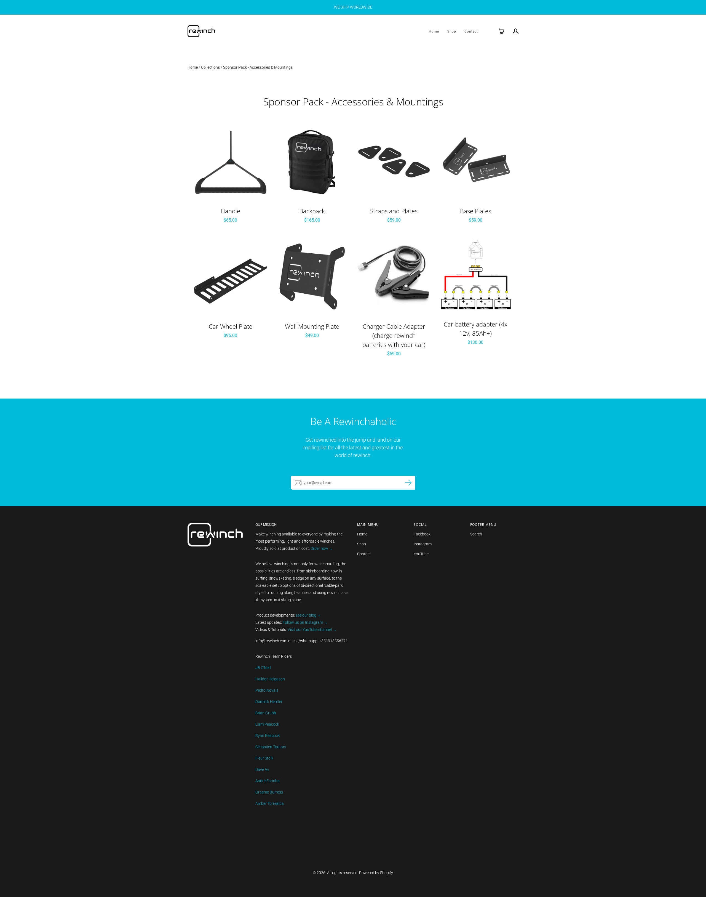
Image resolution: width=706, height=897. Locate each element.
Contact (471, 31)
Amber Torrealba (269, 803)
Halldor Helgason (270, 679)
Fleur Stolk (264, 758)
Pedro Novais (266, 690)
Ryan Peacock (267, 735)
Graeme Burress (269, 792)
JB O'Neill (263, 667)
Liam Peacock (267, 724)
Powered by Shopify (376, 873)
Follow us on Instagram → (305, 622)
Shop (451, 31)
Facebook (422, 534)
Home (434, 31)
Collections (210, 67)
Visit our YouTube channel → (311, 629)
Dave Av (262, 769)
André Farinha (267, 781)
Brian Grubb (265, 713)
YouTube (421, 554)
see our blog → (308, 615)
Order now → (322, 548)
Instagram (423, 544)
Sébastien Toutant (271, 747)
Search (476, 534)
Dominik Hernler (268, 701)
